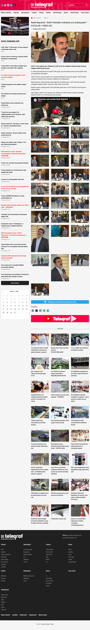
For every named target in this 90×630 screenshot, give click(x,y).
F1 (46, 576)
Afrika (70, 549)
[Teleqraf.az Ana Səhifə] (42, 5)
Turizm (25, 562)
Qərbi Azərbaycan (6, 554)
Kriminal (3, 578)
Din (47, 562)
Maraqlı (3, 581)
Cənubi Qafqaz (72, 562)
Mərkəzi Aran (4, 595)
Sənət (25, 581)
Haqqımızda (32, 615)
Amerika (70, 552)
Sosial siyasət (49, 549)
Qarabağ (3, 564)
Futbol (47, 585)
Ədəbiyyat (26, 578)
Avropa (70, 559)
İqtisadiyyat (25, 12)
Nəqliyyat (26, 559)
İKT (24, 557)
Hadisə (48, 12)
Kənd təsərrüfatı (27, 549)
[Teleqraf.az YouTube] (8, 5)
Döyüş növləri (49, 581)
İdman (66, 12)
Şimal (2, 599)
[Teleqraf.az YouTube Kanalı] (60, 318)
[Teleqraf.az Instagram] (5, 5)
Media (47, 559)
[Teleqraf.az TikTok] (14, 5)
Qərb (2, 604)
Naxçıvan (3, 609)
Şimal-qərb (4, 597)
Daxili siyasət (4, 562)
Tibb (47, 557)
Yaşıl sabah (85, 12)
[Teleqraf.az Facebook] (2, 5)
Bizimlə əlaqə (42, 615)
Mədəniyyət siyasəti (28, 576)
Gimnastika (49, 578)
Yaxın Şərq (71, 557)
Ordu (2, 549)
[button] (9, 33)
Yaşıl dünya (49, 554)
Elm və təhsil (49, 552)
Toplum (34, 12)
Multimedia (74, 12)
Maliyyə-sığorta (27, 554)
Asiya (69, 554)
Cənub (3, 607)
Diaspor (3, 552)
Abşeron (3, 602)
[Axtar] (86, 5)
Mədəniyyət (57, 12)
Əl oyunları (49, 583)
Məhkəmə (3, 576)
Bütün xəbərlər (6, 12)
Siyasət (16, 12)
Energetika (26, 552)
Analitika (3, 567)
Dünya (41, 12)
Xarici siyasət (4, 559)
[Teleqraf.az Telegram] (11, 5)
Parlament (4, 557)
